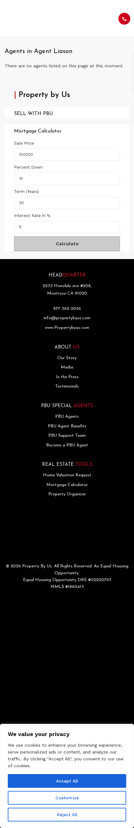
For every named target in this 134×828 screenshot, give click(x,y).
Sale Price (24, 143)
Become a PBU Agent (67, 445)
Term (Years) (26, 191)
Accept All (67, 780)
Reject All (67, 814)
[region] (67, 776)
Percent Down (28, 167)
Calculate (67, 244)
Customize (67, 797)
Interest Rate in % (32, 215)
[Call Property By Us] (124, 19)
